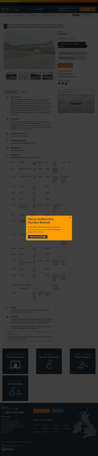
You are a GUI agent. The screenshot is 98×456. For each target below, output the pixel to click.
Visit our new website (36, 237)
